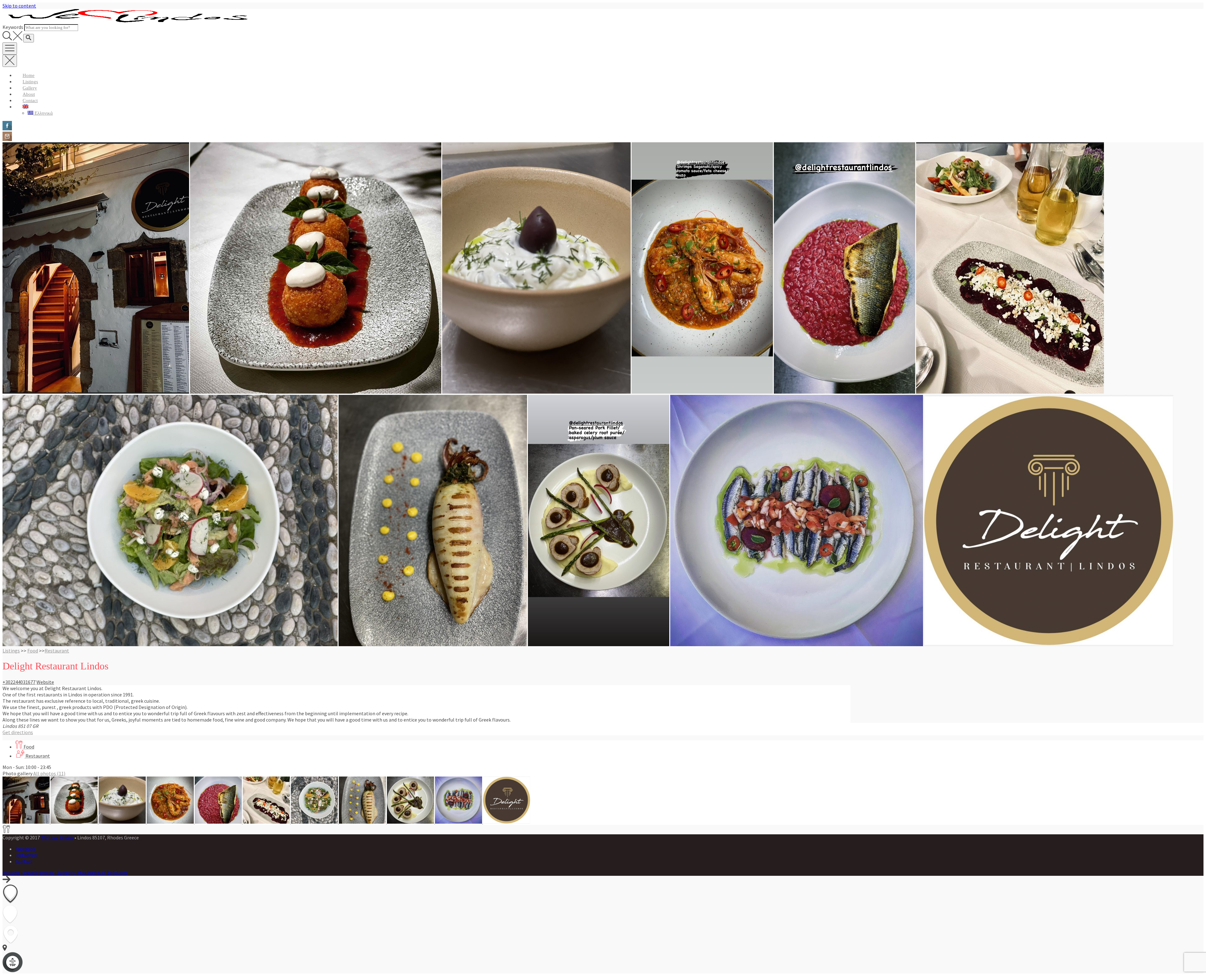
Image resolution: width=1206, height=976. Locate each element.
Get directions (18, 732)
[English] (25, 106)
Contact (30, 100)
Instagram (26, 855)
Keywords (13, 27)
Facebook (25, 849)
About (29, 94)
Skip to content (19, 6)
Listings (30, 81)
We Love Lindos (57, 837)
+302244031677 (19, 682)
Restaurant (57, 650)
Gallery (30, 87)
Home (29, 75)
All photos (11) (49, 773)
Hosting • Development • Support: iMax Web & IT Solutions (65, 873)
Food (32, 650)
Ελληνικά (43, 113)
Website (45, 682)
